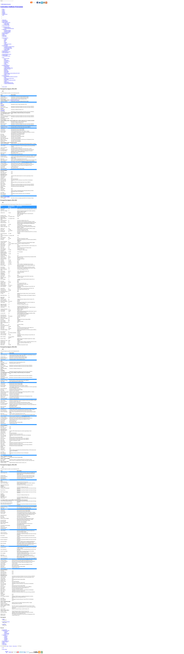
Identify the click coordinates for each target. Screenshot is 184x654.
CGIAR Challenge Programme (6, 4)
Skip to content (4, 86)
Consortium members (6, 632)
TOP (3, 647)
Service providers (5, 641)
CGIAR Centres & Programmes (6, 633)
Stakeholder (4, 624)
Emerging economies (5, 638)
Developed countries (6, 640)
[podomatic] (21, 652)
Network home (4, 629)
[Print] (2, 91)
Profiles (3, 619)
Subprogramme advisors (6, 621)
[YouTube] (14, 652)
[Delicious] (31, 652)
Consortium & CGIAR (5, 630)
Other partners (4, 644)
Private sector (4, 643)
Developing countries (6, 636)
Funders (3, 642)
